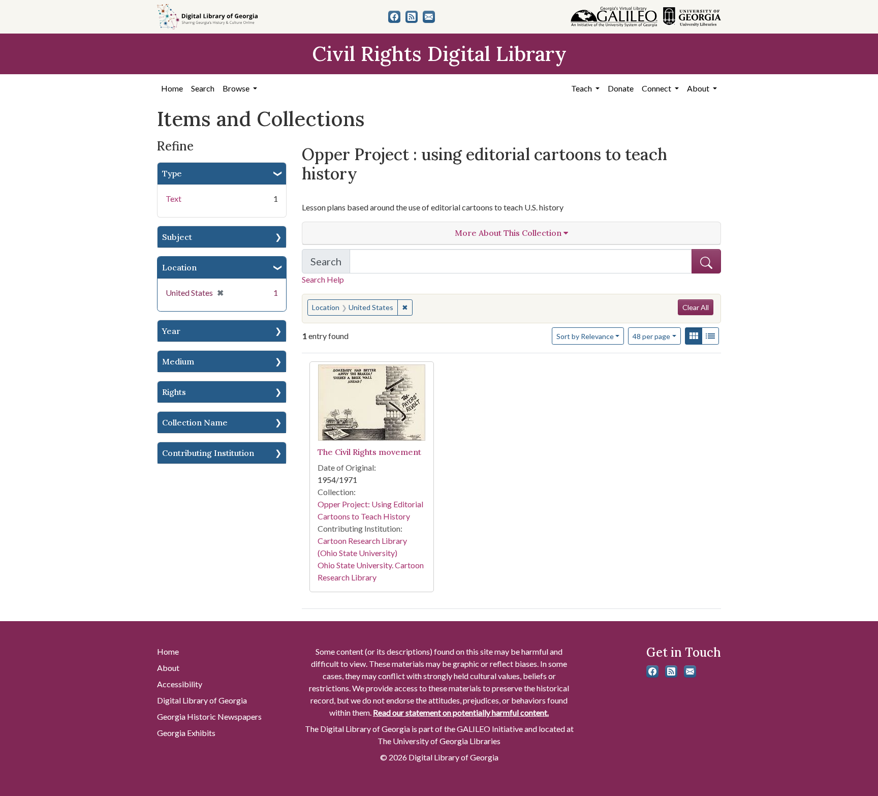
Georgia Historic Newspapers (209, 716)
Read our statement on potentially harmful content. (461, 712)
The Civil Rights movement (369, 452)
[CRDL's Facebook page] (394, 17)
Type (172, 173)
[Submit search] (706, 261)
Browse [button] (237, 88)
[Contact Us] (429, 17)
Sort (585, 336)
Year (171, 331)
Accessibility (179, 684)
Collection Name (195, 422)
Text (173, 198)
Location (179, 267)
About (168, 667)
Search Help (323, 279)
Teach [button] (582, 88)
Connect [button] (657, 88)
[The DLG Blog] (411, 17)
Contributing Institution (208, 453)
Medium (178, 361)
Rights (174, 392)
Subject (177, 237)
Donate (621, 88)
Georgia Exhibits (186, 733)
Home (172, 88)
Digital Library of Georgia (202, 700)
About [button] (699, 88)
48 (651, 336)
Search (202, 88)
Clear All (695, 307)
